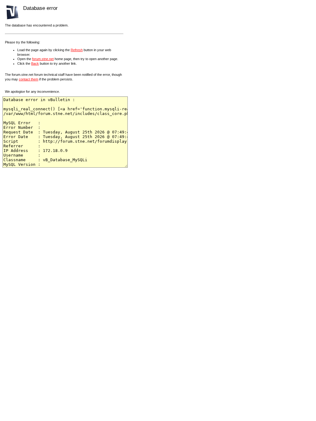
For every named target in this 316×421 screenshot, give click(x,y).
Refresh (77, 50)
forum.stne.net (43, 59)
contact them (28, 79)
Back (35, 63)
